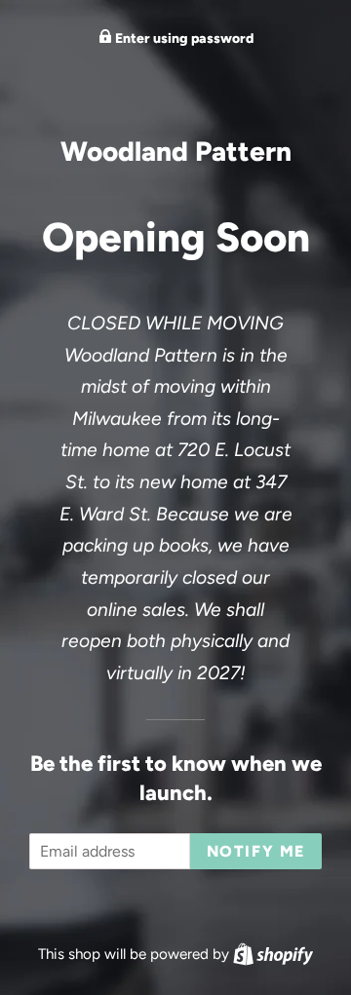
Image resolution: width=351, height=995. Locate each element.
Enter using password (183, 38)
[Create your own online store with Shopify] (273, 954)
